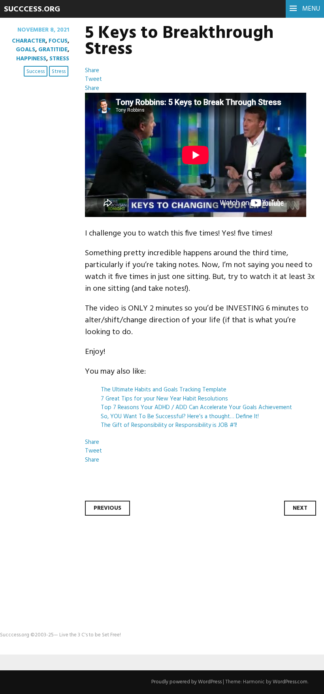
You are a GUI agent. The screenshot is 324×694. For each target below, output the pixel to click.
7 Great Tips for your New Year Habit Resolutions (164, 399)
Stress (59, 59)
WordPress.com (290, 682)
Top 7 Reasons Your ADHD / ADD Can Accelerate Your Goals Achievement (196, 407)
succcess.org (32, 9)
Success (35, 71)
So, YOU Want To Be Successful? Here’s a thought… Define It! (180, 416)
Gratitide (53, 49)
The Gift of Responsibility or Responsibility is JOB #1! (169, 425)
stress (59, 71)
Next (300, 508)
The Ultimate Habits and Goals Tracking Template (163, 390)
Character (28, 41)
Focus (58, 41)
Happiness (31, 59)
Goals (25, 49)
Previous (107, 508)
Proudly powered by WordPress (186, 682)
